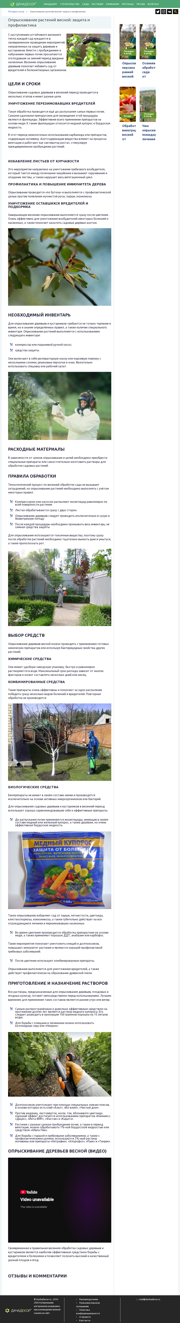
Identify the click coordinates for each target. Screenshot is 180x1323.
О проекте (85, 1317)
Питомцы (128, 4)
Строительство (69, 4)
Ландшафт (50, 4)
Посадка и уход (16, 11)
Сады (85, 4)
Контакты (84, 1320)
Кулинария (112, 4)
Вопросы (153, 4)
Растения (97, 4)
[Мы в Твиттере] (158, 13)
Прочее (141, 4)
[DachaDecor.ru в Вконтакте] (170, 13)
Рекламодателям (88, 1299)
